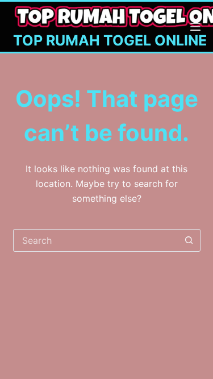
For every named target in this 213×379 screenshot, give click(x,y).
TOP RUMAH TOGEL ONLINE (110, 40)
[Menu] (195, 27)
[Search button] (189, 240)
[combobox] (96, 240)
